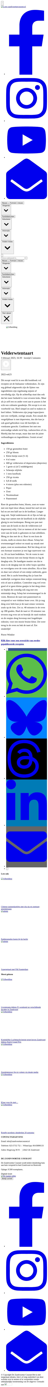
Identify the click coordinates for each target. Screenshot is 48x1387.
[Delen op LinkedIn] (26, 825)
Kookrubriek (17, 368)
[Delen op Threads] (26, 778)
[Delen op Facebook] (7, 649)
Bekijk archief (7, 1179)
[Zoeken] (26, 258)
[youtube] (26, 157)
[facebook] (26, 74)
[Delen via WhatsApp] (26, 696)
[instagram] (26, 121)
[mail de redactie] (26, 198)
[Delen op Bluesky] (26, 737)
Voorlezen (6, 369)
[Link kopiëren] (7, 868)
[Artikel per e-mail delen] (26, 866)
